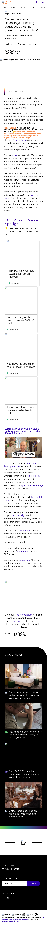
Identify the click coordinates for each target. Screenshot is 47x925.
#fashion (31, 132)
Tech (42, 8)
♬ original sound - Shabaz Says (21, 137)
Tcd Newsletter (9, 878)
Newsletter (9, 8)
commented (24, 531)
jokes (14, 155)
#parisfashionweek (32, 134)
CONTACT (15, 869)
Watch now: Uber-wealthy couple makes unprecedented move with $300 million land (22, 431)
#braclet (16, 136)
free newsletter (23, 615)
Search (38, 2)
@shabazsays (10, 128)
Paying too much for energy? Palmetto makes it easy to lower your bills (25, 735)
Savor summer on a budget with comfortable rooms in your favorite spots (24, 695)
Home (22, 8)
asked (31, 542)
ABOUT (5, 865)
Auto (32, 8)
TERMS (14, 865)
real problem (33, 476)
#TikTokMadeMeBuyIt (13, 134)
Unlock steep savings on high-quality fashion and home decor (23, 814)
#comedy (8, 136)
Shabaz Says (19, 140)
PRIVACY (5, 869)
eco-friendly (18, 515)
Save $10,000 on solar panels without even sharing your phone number (25, 774)
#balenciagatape (28, 136)
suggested (24, 560)
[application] (23, 447)
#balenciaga (21, 132)
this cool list (17, 621)
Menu (43, 2)
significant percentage (32, 485)
